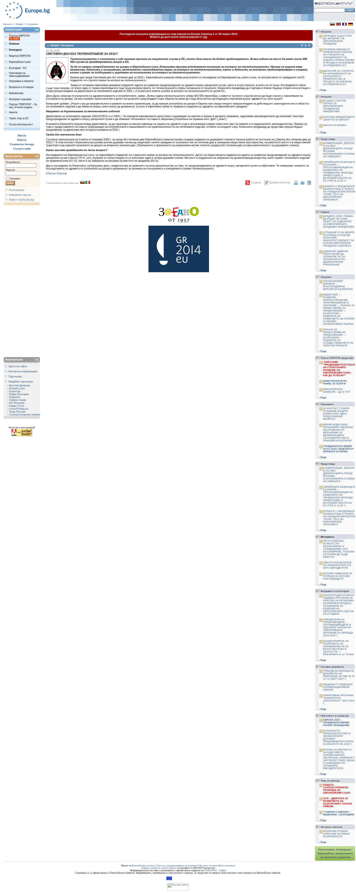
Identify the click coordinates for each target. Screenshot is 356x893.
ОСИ (206, 870)
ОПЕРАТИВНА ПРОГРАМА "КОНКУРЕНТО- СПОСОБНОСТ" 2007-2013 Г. (339, 699)
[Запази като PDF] (309, 183)
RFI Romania (16, 402)
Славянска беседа (22, 144)
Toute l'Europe (17, 411)
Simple (19, 24)
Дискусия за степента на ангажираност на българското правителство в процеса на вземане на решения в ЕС (338, 78)
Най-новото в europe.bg (334, 715)
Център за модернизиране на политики (177, 865)
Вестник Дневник (19, 385)
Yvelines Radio (17, 400)
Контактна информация (22, 371)
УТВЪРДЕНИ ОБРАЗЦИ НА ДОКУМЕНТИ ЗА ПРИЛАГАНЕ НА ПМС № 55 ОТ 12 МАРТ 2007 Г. (339, 675)
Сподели (256, 182)
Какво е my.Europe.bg (21, 199)
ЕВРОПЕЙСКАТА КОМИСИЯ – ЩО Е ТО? (336, 390)
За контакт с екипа (336, 413)
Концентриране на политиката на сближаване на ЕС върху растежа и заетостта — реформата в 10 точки (338, 648)
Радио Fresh (16, 405)
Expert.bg (14, 391)
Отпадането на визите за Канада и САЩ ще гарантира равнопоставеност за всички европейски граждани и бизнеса (339, 239)
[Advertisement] (23, 281)
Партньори (15, 376)
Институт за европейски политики (216, 865)
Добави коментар (280, 182)
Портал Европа (56, 173)
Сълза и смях (22, 148)
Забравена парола (20, 194)
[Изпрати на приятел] (302, 183)
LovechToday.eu (18, 408)
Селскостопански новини (24, 414)
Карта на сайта (17, 366)
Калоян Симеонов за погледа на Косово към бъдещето (337, 576)
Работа (21, 139)
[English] (338, 24)
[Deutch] (350, 24)
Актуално (32, 24)
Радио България (19, 394)
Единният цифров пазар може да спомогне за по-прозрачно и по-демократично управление (335, 258)
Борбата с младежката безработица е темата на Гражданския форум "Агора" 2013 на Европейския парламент (339, 193)
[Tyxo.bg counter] (178, 890)
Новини (325, 212)
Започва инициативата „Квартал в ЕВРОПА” (339, 118)
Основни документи (332, 666)
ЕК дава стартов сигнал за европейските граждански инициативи (334, 106)
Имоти (22, 135)
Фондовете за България (335, 591)
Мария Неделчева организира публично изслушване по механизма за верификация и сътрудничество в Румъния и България (338, 432)
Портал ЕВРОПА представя (337, 358)
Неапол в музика (334, 125)
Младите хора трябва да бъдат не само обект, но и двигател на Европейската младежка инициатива (338, 221)
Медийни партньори (20, 381)
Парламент (327, 404)
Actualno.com (17, 388)
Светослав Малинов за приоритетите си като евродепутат (337, 565)
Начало (7, 24)
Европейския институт (143, 865)
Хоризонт (14, 397)
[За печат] (296, 183)
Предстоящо (328, 139)
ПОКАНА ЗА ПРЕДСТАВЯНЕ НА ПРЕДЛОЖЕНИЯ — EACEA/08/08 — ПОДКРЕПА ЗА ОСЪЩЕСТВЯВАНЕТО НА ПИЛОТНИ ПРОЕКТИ (338, 337)
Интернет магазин (331, 827)
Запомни (15, 178)
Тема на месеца (330, 780)
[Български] (332, 24)
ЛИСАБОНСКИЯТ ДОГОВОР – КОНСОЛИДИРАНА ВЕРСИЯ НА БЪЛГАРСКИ (338, 285)
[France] (344, 24)
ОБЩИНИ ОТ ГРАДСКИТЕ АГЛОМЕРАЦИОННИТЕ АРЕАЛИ (338, 687)
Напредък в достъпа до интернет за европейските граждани (337, 39)
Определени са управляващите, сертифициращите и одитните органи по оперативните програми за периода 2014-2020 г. (338, 627)
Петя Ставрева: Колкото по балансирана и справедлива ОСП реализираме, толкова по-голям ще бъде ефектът (339, 549)
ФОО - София (219, 870)
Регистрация (16, 190)
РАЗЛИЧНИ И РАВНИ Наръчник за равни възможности (336, 834)
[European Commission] (169, 879)
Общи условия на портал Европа (159, 868)
